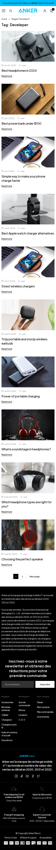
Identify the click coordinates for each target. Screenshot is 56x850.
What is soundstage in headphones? (26, 449)
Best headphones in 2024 (19, 70)
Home (4, 19)
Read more (6, 76)
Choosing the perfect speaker (22, 559)
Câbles (4, 715)
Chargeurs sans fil (9, 726)
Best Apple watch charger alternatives (27, 233)
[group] (28, 262)
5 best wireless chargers (18, 286)
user (24, 65)
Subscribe (45, 684)
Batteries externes (5, 708)
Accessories (7, 702)
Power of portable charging (20, 396)
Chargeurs (6, 719)
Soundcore (6, 740)
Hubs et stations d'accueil (9, 734)
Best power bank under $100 (21, 123)
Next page (35, 576)
